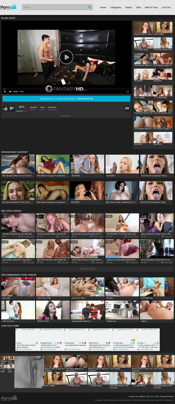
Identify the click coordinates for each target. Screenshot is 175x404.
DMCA (142, 396)
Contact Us (133, 396)
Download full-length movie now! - (66, 99)
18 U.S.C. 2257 (152, 396)
